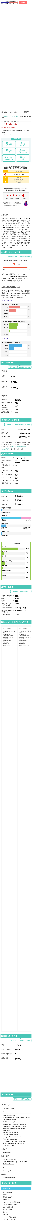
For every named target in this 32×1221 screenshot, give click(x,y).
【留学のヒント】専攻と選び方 (22, 1099)
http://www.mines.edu (14, 134)
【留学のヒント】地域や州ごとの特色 (20, 1040)
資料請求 (23, 2)
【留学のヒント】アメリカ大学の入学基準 (19, 256)
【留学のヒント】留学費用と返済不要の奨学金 (17, 424)
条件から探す (13, 112)
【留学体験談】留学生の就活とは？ (20, 591)
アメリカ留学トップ (5, 116)
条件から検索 (15, 116)
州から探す (4, 112)
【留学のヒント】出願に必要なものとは (19, 367)
